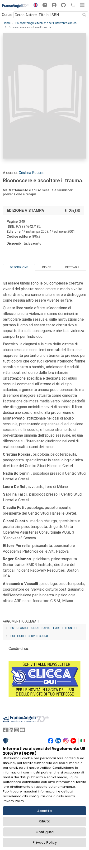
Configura (45, 832)
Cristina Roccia (31, 172)
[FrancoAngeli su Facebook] (5, 731)
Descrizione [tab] (19, 267)
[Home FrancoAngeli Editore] (15, 5)
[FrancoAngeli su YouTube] (22, 731)
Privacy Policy (45, 842)
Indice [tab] (46, 267)
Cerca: (7, 14)
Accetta (44, 810)
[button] (34, 5)
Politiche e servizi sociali (29, 636)
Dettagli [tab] (72, 267)
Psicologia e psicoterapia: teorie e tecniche (44, 628)
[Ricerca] (84, 14)
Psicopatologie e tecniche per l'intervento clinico (45, 23)
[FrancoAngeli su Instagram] (16, 731)
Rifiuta (44, 821)
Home (6, 23)
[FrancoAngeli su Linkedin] (11, 731)
